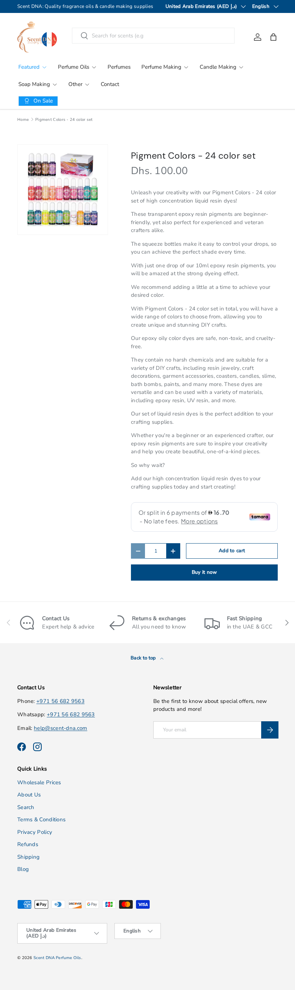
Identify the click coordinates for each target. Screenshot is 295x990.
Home (23, 120)
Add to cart (232, 550)
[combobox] (153, 35)
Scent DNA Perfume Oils (57, 958)
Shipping (28, 856)
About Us (29, 794)
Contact (110, 84)
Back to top (144, 658)
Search (26, 807)
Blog (23, 869)
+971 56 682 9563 (60, 701)
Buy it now (204, 572)
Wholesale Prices (39, 782)
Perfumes (119, 67)
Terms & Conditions (41, 819)
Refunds (27, 844)
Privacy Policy (34, 832)
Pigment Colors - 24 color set (64, 120)
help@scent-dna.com (60, 728)
